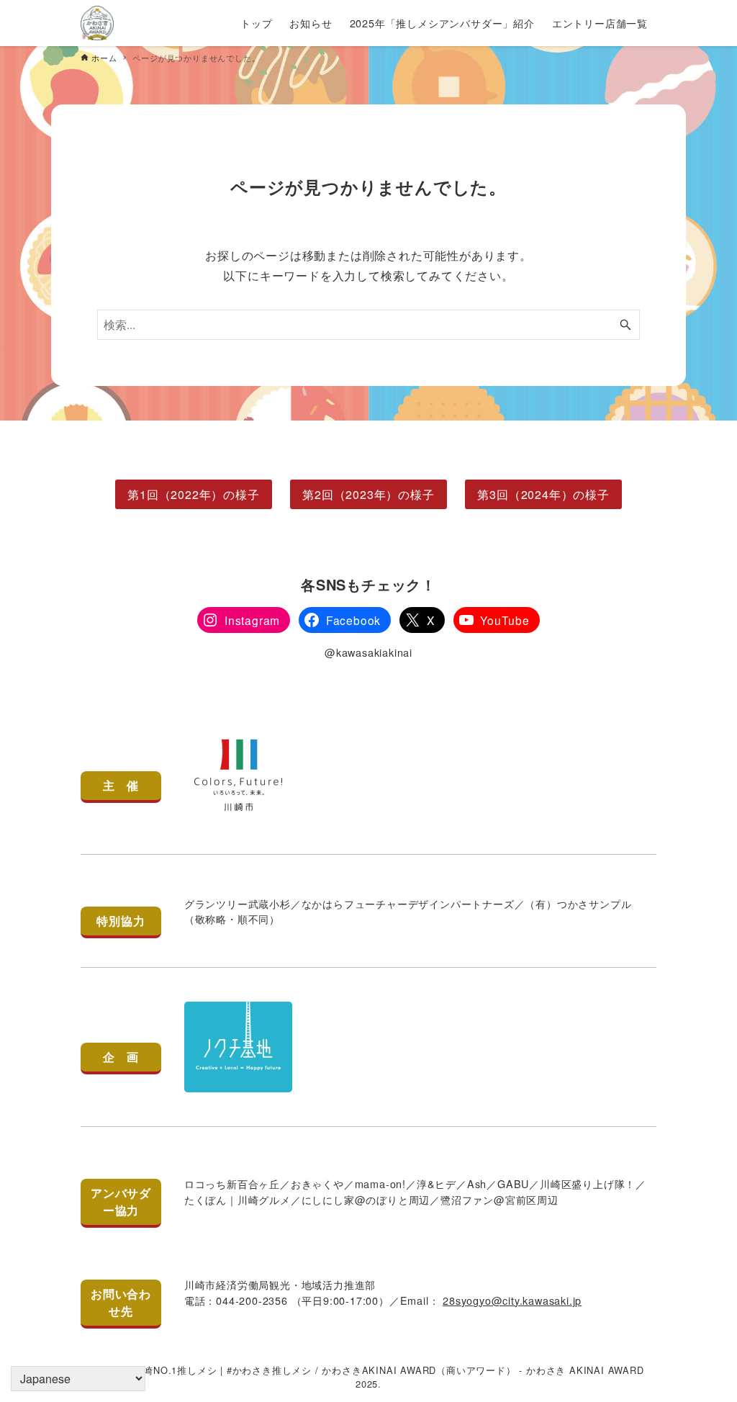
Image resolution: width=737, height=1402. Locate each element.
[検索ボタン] (625, 325)
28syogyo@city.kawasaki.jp (512, 1300)
